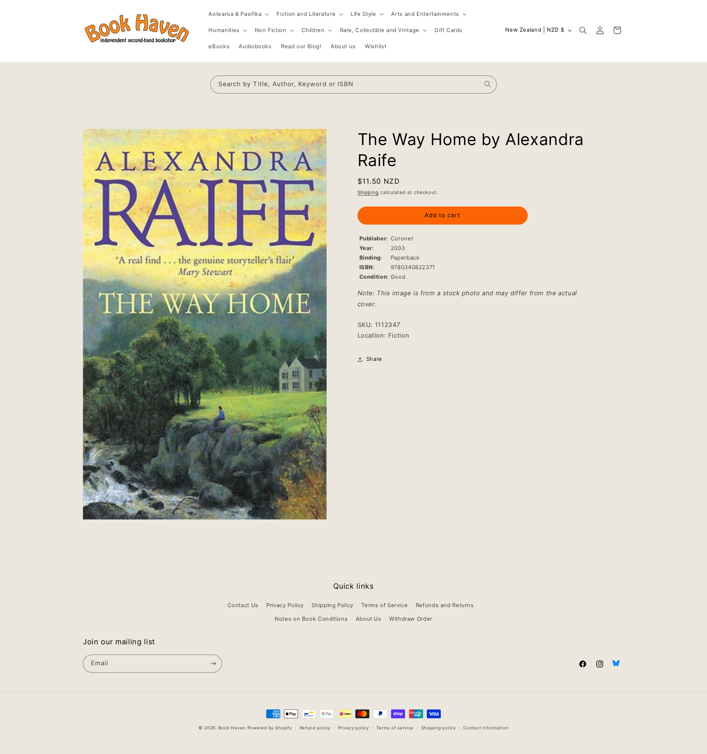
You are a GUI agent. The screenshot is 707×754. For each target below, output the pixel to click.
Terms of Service (384, 605)
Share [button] (374, 359)
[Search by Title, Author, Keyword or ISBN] (487, 84)
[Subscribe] (213, 663)
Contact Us (243, 605)
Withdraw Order (410, 618)
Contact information (486, 727)
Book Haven (232, 727)
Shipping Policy (332, 605)
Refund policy (315, 727)
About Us (368, 618)
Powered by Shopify (269, 727)
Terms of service (395, 727)
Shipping (368, 192)
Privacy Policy (285, 605)
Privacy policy (353, 727)
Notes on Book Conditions (311, 618)
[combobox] (353, 84)
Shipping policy (438, 727)
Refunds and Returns (445, 605)
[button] (238, 14)
